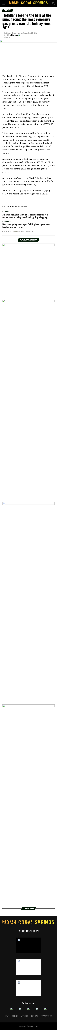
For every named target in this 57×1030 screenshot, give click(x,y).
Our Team (34, 1016)
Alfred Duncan (12, 35)
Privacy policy (46, 1016)
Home (7, 1016)
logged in (15, 232)
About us (24, 1016)
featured (23, 207)
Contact (15, 1016)
